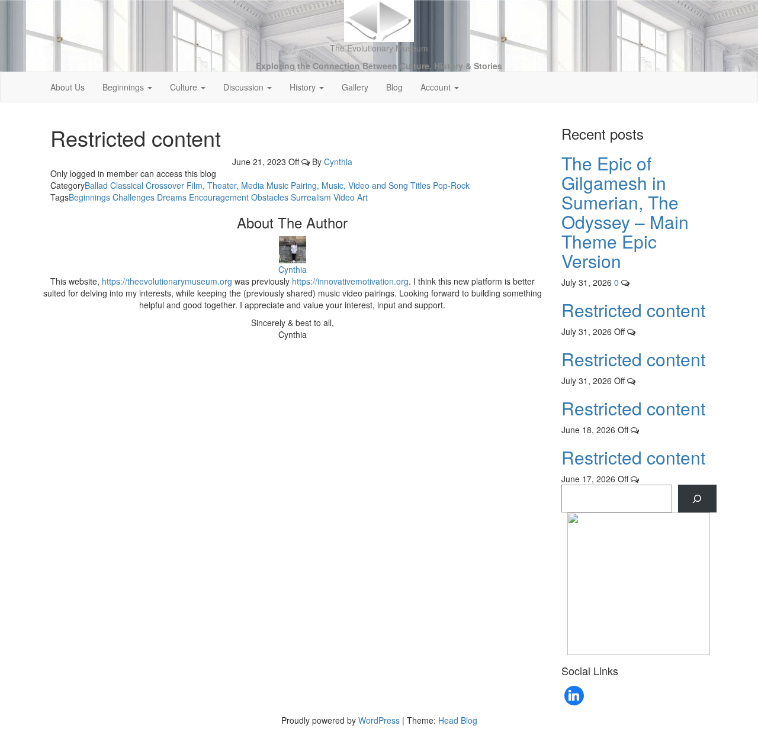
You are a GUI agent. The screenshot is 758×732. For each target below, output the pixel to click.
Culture (185, 87)
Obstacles (269, 197)
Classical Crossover (147, 185)
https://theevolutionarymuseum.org (167, 281)
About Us (67, 87)
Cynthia (338, 161)
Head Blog (457, 720)
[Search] (697, 498)
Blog (394, 87)
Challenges (134, 197)
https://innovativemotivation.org (350, 281)
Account (436, 87)
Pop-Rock (451, 185)
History (304, 87)
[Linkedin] (574, 696)
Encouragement (219, 197)
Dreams (172, 197)
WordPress (379, 720)
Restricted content (633, 310)
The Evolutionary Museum (379, 48)
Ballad (96, 185)
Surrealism (311, 197)
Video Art (350, 197)
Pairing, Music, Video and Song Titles (361, 185)
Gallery (355, 87)
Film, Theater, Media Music (237, 185)
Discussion (244, 87)
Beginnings (124, 87)
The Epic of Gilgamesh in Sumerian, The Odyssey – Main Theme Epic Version (625, 211)
